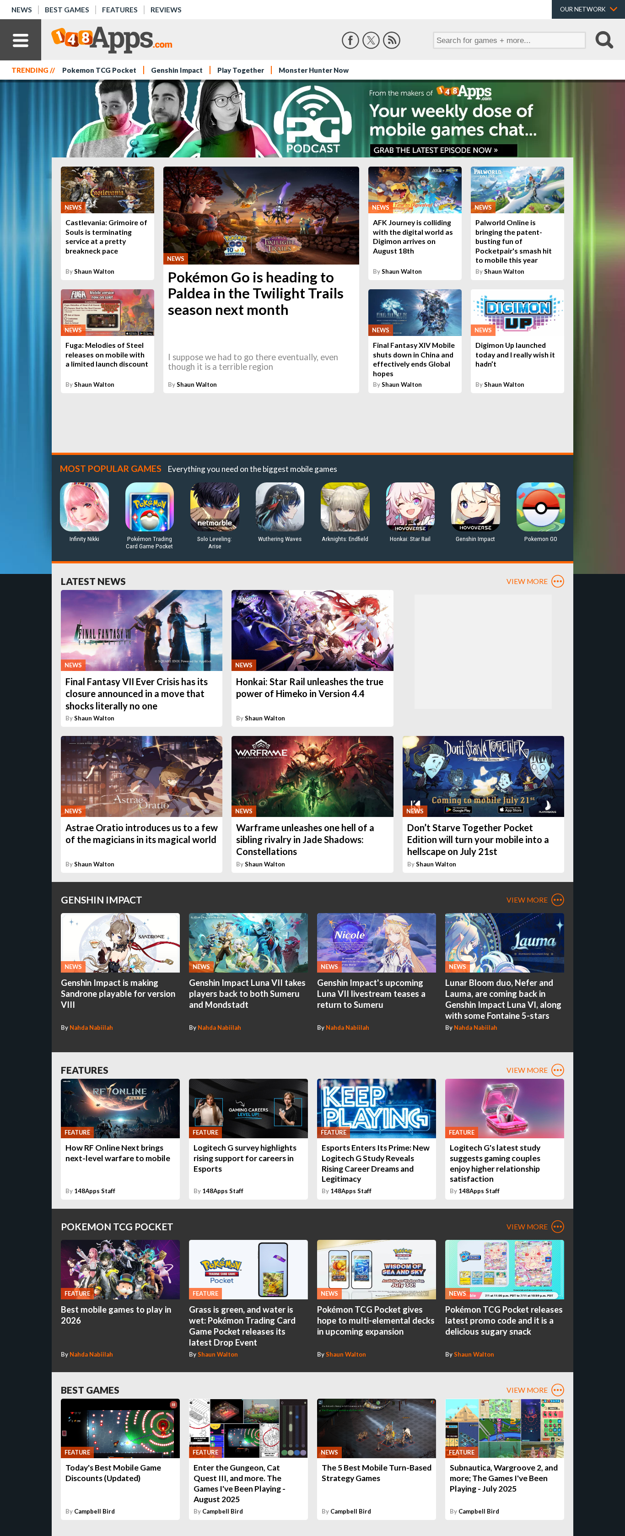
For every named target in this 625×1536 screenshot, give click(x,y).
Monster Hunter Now (314, 70)
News (21, 9)
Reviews (166, 9)
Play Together (240, 70)
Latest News (93, 581)
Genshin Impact (177, 70)
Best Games (67, 9)
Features (120, 9)
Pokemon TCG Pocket (99, 70)
